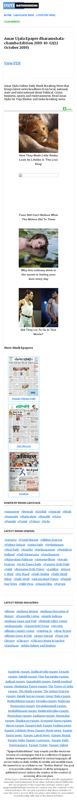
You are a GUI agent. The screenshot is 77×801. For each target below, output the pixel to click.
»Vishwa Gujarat (14, 544)
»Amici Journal (43, 636)
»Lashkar (52, 569)
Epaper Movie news (48, 730)
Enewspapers (18, 745)
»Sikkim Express (51, 540)
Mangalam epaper (19, 716)
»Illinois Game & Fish (18, 636)
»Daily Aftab (21, 579)
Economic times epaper (55, 720)
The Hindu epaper (30, 691)
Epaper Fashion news (57, 725)
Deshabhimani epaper (22, 711)
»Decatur (57, 626)
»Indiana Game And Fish (20, 621)
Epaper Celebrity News (19, 730)
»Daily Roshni (40, 574)
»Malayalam (28, 516)
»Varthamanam (45, 549)
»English (40, 511)
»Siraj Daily (11, 549)
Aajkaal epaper (15, 681)
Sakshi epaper (28, 676)
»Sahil (8, 569)
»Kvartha (27, 549)
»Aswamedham (45, 559)
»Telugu (34, 521)
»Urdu (45, 521)
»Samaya (10, 540)
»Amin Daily (35, 544)
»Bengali (27, 511)
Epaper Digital (60, 735)
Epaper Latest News (36, 735)
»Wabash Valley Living (52, 621)
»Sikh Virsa (26, 584)
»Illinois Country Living (19, 631)
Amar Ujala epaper (58, 696)
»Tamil (22, 521)
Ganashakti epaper (38, 681)
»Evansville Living (27, 616)
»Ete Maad (22, 574)
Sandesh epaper (19, 671)
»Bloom (9, 611)
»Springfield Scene (36, 626)
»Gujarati (54, 511)
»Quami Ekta (43, 584)
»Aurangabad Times (44, 579)
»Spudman (11, 645)
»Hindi (66, 511)
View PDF (12, 63)
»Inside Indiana (51, 616)
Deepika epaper (46, 701)
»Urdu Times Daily (29, 564)
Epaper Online (58, 745)
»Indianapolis (13, 626)
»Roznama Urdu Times (29, 569)
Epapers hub (33, 725)
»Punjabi (10, 521)
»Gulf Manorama (27, 554)
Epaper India (16, 740)
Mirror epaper (15, 725)
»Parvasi (59, 584)
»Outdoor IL (44, 631)
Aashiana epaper (44, 716)
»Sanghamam (50, 554)
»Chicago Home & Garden (47, 640)
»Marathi (44, 516)
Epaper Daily (60, 740)
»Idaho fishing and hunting (38, 645)
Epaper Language (38, 740)
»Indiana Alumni (27, 611)
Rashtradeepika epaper (53, 711)
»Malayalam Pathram (18, 559)
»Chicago (22, 640)
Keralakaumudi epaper (51, 706)
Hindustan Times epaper (30, 686)
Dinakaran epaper (27, 720)
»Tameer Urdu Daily (56, 564)
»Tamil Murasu (28, 540)
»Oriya (56, 516)
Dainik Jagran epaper (31, 696)
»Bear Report (62, 631)
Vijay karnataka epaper (53, 676)
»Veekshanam (54, 544)
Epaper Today (38, 745)
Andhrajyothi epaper (44, 671)
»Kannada (11, 516)
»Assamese (11, 511)
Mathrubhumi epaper (21, 701)
